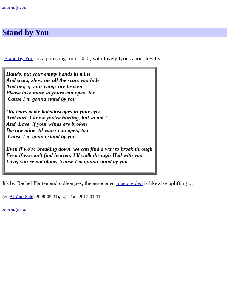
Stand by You (18, 58)
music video (129, 183)
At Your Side (21, 196)
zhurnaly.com (14, 7)
